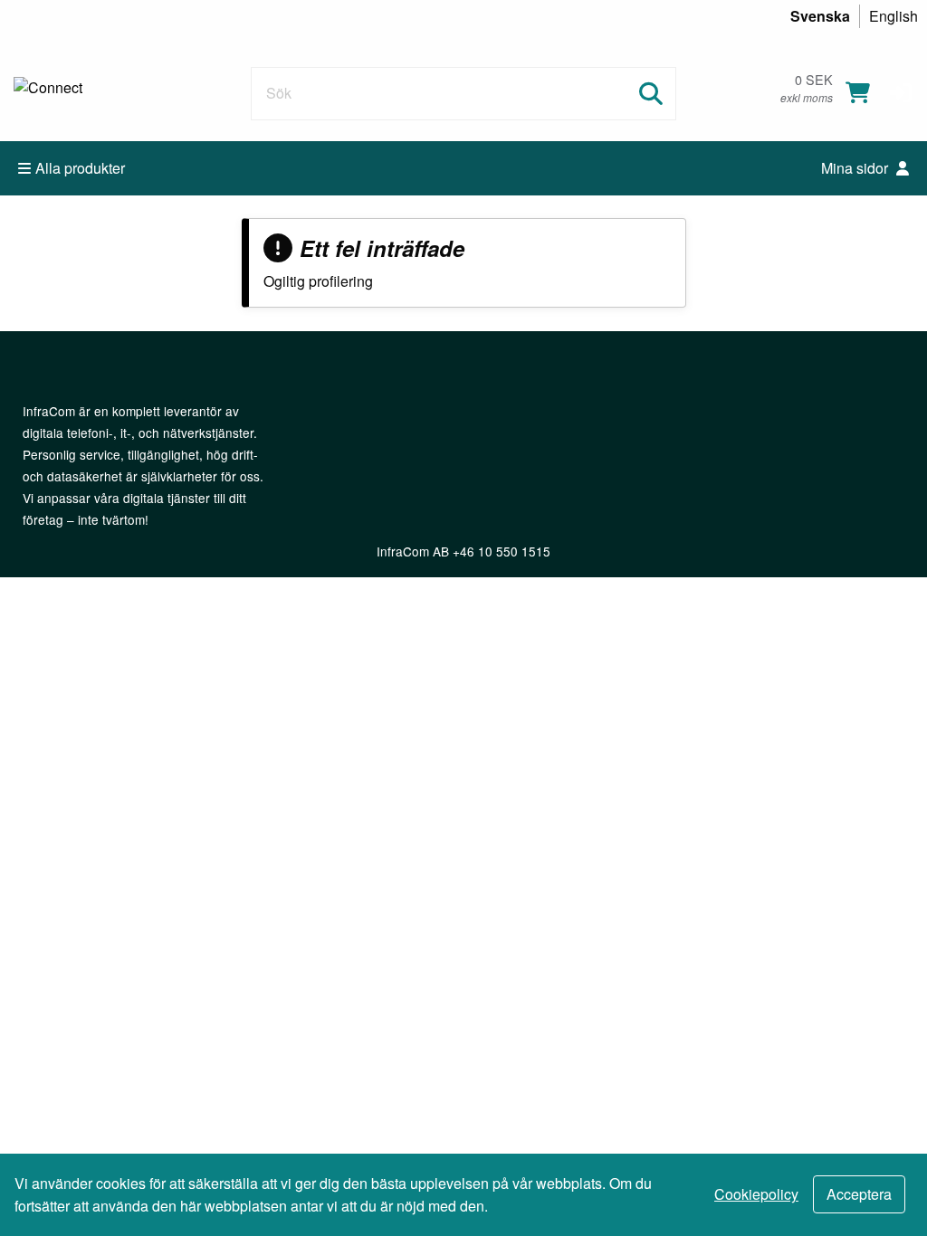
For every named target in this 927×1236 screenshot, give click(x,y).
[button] (901, 90)
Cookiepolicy (756, 1194)
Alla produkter (80, 167)
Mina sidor (856, 167)
